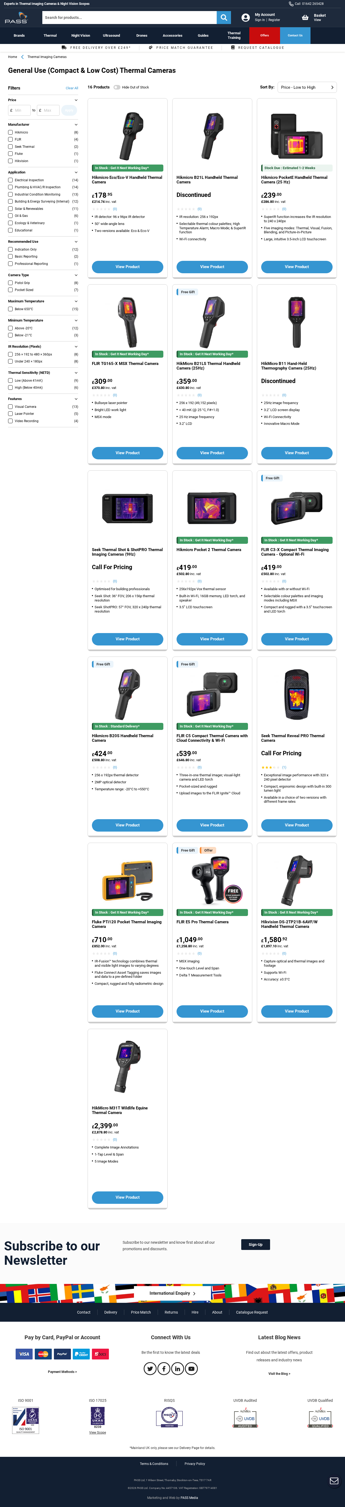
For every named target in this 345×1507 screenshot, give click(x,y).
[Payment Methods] (62, 1358)
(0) (115, 209)
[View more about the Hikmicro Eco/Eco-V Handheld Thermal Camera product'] (127, 137)
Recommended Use (23, 242)
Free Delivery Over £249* (100, 48)
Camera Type (18, 275)
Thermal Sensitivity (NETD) (29, 373)
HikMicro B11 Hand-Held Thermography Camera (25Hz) (288, 366)
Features (15, 399)
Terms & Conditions (154, 1464)
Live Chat (334, 1481)
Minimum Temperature (25, 320)
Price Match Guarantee (184, 48)
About (217, 1312)
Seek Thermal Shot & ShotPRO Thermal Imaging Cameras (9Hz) (127, 552)
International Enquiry (170, 1293)
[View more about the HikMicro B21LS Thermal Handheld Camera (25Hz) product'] (212, 323)
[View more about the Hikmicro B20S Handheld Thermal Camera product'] (127, 695)
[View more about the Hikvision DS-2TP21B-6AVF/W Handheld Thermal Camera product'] (297, 881)
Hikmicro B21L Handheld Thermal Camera (207, 179)
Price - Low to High (298, 87)
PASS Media (189, 1498)
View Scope (97, 1432)
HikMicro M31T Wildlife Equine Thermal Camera (120, 1110)
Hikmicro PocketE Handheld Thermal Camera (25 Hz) (294, 179)
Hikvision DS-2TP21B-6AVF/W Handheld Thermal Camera (289, 924)
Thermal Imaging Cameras (47, 57)
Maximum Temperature (26, 301)
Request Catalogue (261, 48)
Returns (171, 1312)
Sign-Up (256, 1244)
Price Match (141, 1312)
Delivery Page (189, 1448)
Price (12, 100)
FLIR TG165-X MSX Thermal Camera (125, 363)
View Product (128, 266)
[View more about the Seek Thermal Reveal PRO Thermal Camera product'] (297, 695)
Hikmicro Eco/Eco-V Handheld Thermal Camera (127, 179)
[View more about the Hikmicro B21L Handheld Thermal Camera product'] (212, 137)
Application (16, 172)
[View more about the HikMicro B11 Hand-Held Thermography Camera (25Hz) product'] (297, 323)
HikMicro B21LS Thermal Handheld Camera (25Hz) (208, 366)
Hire (195, 1312)
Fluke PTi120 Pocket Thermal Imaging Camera (127, 924)
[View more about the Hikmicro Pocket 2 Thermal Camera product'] (212, 509)
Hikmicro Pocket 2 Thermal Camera (209, 550)
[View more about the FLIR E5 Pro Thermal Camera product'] (212, 881)
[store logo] (18, 17)
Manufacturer (18, 124)
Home (12, 57)
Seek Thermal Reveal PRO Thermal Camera (293, 738)
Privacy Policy (195, 1464)
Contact (84, 1312)
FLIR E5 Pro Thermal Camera (203, 922)
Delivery (110, 1312)
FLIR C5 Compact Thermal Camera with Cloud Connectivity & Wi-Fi (212, 738)
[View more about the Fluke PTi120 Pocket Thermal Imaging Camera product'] (127, 881)
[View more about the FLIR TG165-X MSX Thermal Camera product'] (127, 323)
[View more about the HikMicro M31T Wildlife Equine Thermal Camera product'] (127, 1067)
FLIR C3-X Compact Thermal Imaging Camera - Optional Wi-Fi (295, 552)
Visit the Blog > (279, 1374)
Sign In (260, 20)
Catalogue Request (252, 1312)
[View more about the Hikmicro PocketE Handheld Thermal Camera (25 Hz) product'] (297, 137)
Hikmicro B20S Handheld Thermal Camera (122, 738)
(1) (284, 767)
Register (274, 20)
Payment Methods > (62, 1372)
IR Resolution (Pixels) (24, 346)
